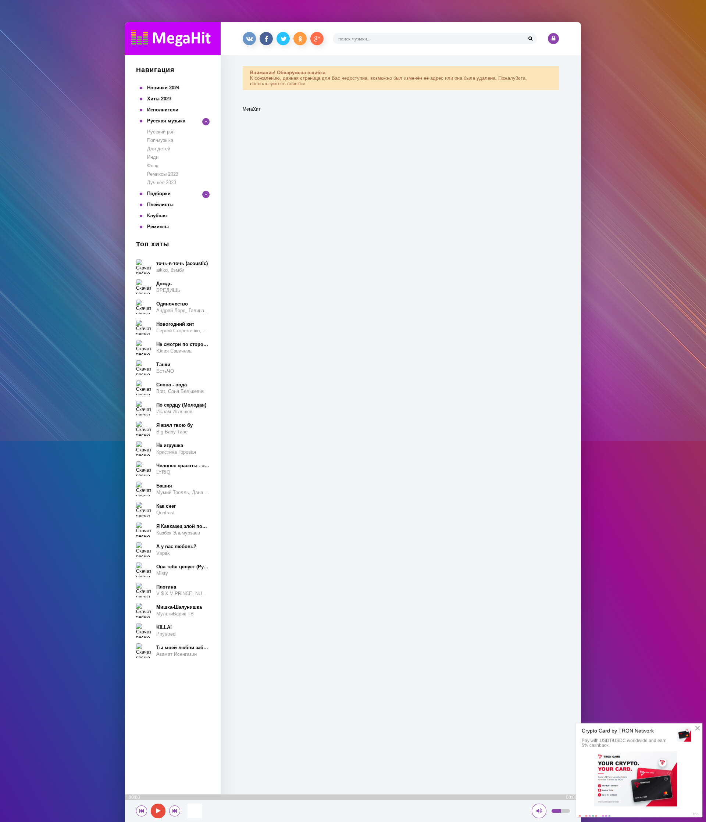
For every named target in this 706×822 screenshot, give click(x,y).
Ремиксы (158, 226)
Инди (152, 157)
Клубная (157, 215)
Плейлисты (160, 204)
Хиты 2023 (159, 98)
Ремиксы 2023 (162, 174)
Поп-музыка (160, 140)
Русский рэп (161, 132)
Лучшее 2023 (161, 182)
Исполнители (162, 109)
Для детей (158, 148)
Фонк (152, 165)
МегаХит (252, 109)
